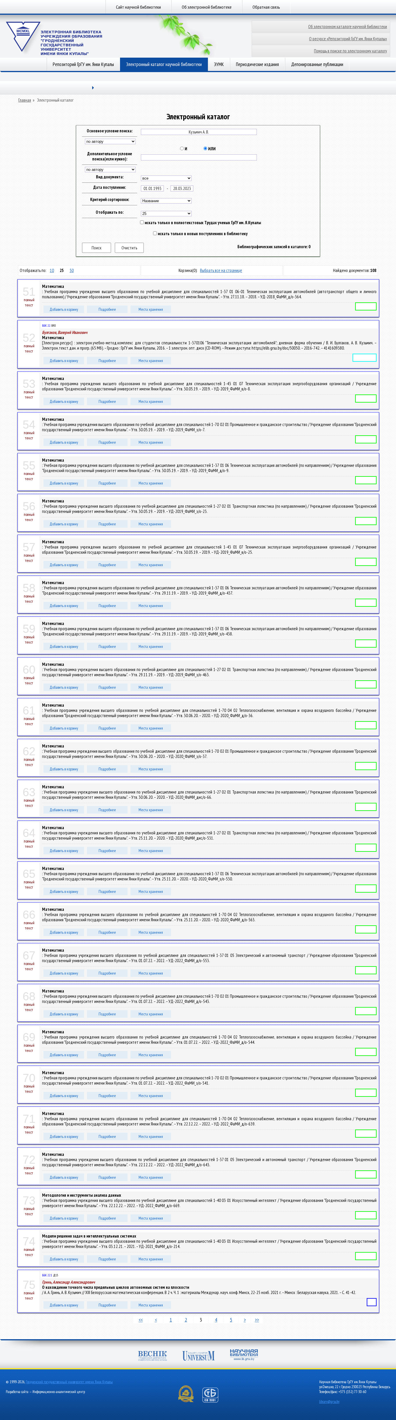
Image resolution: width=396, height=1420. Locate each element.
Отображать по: (109, 212)
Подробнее (107, 309)
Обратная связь (266, 7)
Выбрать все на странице (221, 270)
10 (52, 270)
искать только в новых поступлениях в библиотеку (202, 233)
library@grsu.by (329, 1401)
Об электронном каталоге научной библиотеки (347, 26)
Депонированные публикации (317, 64)
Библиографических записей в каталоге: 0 (273, 246)
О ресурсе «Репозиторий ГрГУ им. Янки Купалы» (348, 38)
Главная (24, 100)
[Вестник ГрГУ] (152, 1356)
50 (72, 270)
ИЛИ (211, 148)
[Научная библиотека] (244, 1355)
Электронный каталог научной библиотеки (164, 64)
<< (141, 1319)
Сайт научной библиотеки (138, 7)
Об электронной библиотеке (207, 7)
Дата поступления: (109, 187)
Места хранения (151, 309)
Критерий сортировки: (109, 199)
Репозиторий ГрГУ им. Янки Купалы (83, 64)
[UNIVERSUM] (198, 1356)
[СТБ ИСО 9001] (214, 1401)
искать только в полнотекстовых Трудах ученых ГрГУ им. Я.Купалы (202, 222)
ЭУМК (219, 64)
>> (257, 1319)
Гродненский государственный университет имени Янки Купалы (69, 1381)
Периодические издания (257, 64)
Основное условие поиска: (109, 131)
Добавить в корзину (64, 309)
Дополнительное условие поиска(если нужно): (109, 156)
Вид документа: (109, 177)
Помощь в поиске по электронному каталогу (350, 51)
